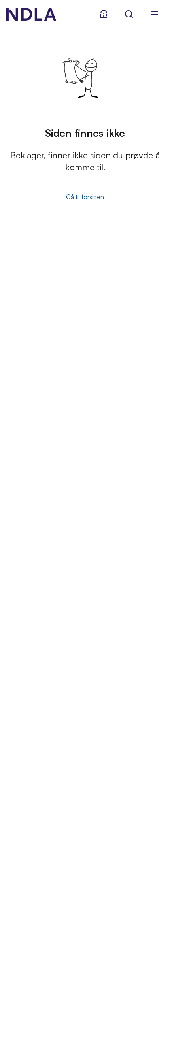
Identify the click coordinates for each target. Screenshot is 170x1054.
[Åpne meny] (154, 14)
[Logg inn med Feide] (103, 14)
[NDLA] (31, 14)
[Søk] (128, 14)
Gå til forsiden (85, 197)
